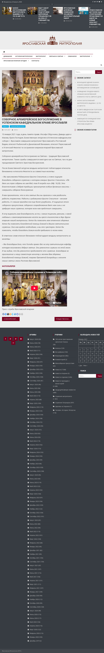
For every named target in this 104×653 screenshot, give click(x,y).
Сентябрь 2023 (35, 471)
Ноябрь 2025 (34, 373)
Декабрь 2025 (34, 369)
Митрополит (41, 56)
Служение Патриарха (62, 403)
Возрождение (60, 356)
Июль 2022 (33, 524)
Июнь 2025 (34, 392)
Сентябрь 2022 (35, 516)
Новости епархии (61, 373)
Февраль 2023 (35, 498)
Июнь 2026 (34, 347)
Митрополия (85, 56)
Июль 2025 (33, 388)
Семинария (72, 56)
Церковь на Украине (62, 406)
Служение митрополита (17, 126)
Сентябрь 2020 (35, 607)
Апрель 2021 (34, 580)
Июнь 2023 (34, 482)
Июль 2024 (33, 433)
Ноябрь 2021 (34, 554)
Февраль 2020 (35, 633)
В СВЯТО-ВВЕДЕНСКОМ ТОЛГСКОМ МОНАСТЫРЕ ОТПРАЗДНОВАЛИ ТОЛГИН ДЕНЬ (89, 112)
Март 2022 (33, 539)
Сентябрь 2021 (35, 562)
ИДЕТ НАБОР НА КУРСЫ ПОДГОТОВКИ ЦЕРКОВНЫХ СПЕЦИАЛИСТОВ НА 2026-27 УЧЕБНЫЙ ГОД (44, 14)
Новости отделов (61, 377)
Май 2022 (33, 531)
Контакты (35, 61)
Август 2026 (34, 339)
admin (16, 130)
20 (88, 357)
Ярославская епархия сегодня (15, 61)
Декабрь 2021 (34, 550)
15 (96, 353)
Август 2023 (34, 475)
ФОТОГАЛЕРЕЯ (8, 266)
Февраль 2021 (35, 588)
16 (100, 353)
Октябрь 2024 (34, 422)
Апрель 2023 (34, 490)
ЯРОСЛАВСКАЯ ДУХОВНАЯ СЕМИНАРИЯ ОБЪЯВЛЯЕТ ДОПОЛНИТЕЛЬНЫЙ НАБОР (70, 13)
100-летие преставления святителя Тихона (64, 340)
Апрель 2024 (34, 445)
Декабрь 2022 (34, 505)
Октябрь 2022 (34, 513)
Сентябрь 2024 (35, 426)
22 (96, 357)
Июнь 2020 (34, 618)
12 (84, 353)
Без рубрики (59, 352)
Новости (5, 126)
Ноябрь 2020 (34, 599)
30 (100, 361)
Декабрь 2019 (34, 641)
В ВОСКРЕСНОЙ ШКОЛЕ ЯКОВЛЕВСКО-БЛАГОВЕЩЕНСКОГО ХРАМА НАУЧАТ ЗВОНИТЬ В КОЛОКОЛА (12, 319)
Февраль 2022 (35, 543)
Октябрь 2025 (34, 377)
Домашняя (8, 56)
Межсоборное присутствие (64, 363)
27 (88, 361)
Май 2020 (33, 622)
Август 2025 (34, 384)
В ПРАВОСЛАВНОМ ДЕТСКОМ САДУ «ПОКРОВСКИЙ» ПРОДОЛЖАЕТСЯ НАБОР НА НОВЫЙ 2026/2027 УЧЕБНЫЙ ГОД (95, 16)
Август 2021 (34, 565)
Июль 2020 (33, 614)
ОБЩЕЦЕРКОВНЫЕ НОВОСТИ (65, 390)
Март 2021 (33, 584)
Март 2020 (33, 629)
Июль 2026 (33, 343)
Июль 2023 (33, 479)
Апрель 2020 (34, 626)
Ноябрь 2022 (34, 509)
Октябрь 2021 (34, 558)
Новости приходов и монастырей (62, 382)
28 (92, 361)
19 (84, 357)
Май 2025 (33, 396)
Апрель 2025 (34, 400)
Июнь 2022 (34, 528)
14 (92, 353)
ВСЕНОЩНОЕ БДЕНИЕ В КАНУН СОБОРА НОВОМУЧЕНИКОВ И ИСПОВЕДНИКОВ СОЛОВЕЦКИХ (88, 85)
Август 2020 (34, 611)
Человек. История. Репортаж (65, 410)
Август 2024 (34, 430)
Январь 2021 (34, 592)
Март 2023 (33, 494)
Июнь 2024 (34, 437)
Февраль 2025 (35, 407)
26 (84, 361)
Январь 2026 (34, 366)
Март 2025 (33, 403)
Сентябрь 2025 (35, 381)
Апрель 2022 (34, 535)
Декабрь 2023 (34, 460)
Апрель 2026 (34, 354)
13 (88, 353)
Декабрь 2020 (34, 596)
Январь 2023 (34, 501)
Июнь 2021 (34, 573)
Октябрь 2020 (34, 603)
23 (100, 357)
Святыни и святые (56, 56)
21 (92, 357)
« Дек (80, 365)
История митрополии (23, 56)
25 (80, 361)
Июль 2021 (33, 569)
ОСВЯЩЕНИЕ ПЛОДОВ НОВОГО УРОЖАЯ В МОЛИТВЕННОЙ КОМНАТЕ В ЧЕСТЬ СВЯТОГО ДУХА (89, 94)
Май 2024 (33, 441)
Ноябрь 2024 (34, 418)
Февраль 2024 (35, 452)
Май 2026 (33, 351)
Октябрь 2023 (34, 467)
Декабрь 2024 (34, 415)
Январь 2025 (34, 411)
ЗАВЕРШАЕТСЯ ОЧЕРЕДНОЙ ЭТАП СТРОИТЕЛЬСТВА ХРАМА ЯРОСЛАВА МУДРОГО (88, 121)
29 (96, 361)
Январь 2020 (34, 637)
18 (80, 357)
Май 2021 (33, 577)
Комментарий (60, 359)
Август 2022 (34, 520)
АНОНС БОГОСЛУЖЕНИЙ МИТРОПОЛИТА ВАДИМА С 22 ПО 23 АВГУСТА (19, 12)
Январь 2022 (34, 547)
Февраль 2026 (35, 362)
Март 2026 (33, 358)
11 (80, 353)
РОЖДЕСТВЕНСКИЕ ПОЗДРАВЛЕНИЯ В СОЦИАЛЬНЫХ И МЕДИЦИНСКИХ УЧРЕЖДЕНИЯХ (64, 319)
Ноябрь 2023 (34, 464)
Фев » (85, 365)
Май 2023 (33, 486)
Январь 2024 (34, 456)
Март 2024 (33, 449)
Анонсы (58, 348)
